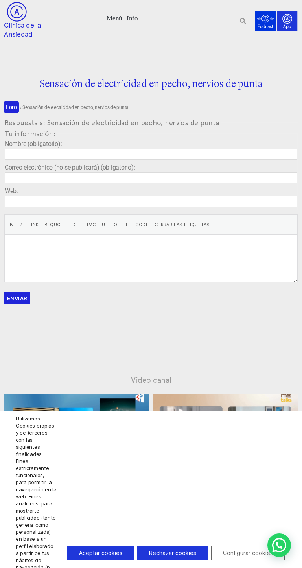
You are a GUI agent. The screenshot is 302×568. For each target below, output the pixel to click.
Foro (11, 107)
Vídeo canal (151, 380)
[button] (115, 17)
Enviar (17, 298)
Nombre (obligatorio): (33, 144)
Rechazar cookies (172, 553)
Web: (11, 191)
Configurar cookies (248, 553)
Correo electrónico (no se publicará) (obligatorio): (70, 167)
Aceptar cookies (100, 553)
